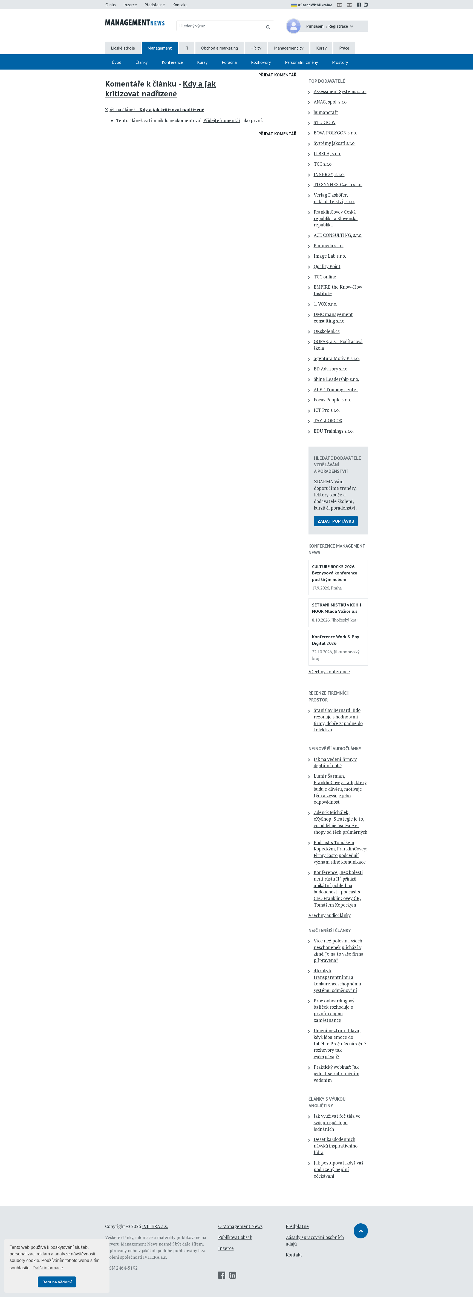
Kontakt (179, 4)
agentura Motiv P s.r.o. (337, 358)
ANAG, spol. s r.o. (331, 102)
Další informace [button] (48, 1268)
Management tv (289, 48)
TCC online (325, 277)
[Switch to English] (340, 4)
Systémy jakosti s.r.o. (335, 143)
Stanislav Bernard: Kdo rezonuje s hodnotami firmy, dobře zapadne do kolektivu (338, 720)
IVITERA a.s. (155, 1226)
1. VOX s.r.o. (325, 304)
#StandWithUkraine (315, 4)
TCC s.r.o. (323, 164)
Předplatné (155, 4)
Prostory (340, 62)
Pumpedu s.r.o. (329, 246)
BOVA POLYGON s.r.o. (335, 133)
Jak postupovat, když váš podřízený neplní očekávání (338, 1169)
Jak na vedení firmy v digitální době (335, 762)
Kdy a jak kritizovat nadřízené (160, 88)
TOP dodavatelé (326, 81)
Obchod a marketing (219, 48)
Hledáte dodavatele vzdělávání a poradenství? (337, 464)
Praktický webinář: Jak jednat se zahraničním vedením (336, 1073)
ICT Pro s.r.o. (327, 410)
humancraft (326, 112)
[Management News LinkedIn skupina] (366, 4)
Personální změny (301, 62)
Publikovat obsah (235, 1237)
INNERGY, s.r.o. (329, 174)
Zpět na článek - (154, 110)
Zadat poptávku (336, 521)
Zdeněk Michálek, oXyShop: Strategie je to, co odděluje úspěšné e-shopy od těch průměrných (340, 822)
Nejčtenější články (329, 930)
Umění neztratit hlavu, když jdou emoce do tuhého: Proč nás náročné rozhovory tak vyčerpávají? (340, 1044)
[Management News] (135, 22)
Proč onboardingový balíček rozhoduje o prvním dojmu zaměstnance (334, 1010)
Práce (344, 48)
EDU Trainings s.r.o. (334, 431)
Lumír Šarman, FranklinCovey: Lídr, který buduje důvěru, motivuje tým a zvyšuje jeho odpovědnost (340, 789)
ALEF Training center (336, 390)
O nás (110, 4)
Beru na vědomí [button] (57, 1282)
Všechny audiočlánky (329, 915)
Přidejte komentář (221, 120)
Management (160, 48)
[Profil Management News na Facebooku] (359, 4)
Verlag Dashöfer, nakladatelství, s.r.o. (334, 198)
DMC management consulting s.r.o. (333, 317)
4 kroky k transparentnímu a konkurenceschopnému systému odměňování (337, 980)
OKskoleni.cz (327, 331)
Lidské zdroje (123, 48)
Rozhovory (261, 62)
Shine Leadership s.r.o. (336, 379)
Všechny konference (329, 672)
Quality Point (327, 266)
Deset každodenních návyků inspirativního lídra (335, 1145)
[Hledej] (268, 27)
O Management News (240, 1226)
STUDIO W (325, 122)
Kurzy (321, 48)
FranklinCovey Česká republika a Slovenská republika (336, 218)
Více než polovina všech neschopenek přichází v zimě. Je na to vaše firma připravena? (339, 950)
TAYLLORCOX (328, 421)
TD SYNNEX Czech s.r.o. (338, 185)
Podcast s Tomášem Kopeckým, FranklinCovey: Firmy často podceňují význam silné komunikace (340, 852)
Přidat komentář (277, 74)
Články (141, 62)
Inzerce (130, 4)
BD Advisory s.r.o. (331, 369)
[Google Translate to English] (350, 4)
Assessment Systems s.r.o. (340, 91)
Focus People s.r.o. (332, 400)
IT (186, 48)
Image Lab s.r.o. (330, 256)
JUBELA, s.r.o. (327, 154)
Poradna (229, 62)
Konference (172, 62)
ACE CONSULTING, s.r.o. (338, 235)
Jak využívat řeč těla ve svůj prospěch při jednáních (337, 1122)
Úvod (116, 62)
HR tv (255, 48)
